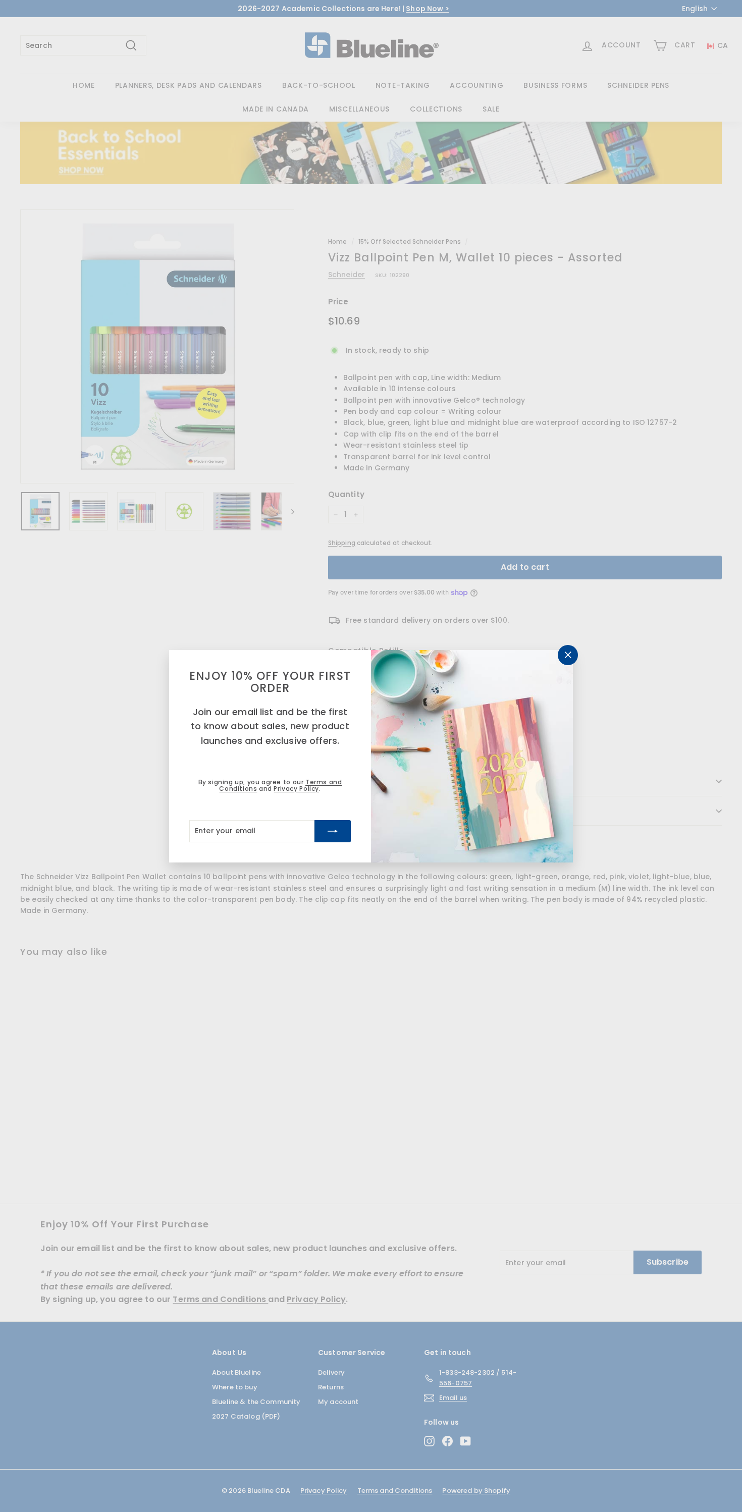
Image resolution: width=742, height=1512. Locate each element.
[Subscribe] (332, 831)
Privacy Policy (296, 788)
